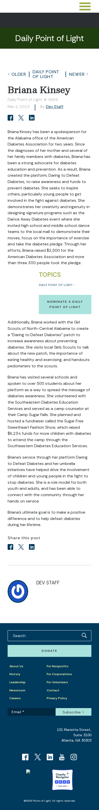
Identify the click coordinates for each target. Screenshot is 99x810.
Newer (77, 74)
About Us (16, 666)
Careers (15, 698)
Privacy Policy (57, 698)
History (14, 674)
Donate (49, 651)
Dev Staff (54, 106)
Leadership (17, 682)
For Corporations (59, 674)
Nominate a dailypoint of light (65, 304)
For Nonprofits (58, 666)
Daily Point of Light (45, 74)
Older (18, 74)
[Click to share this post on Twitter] (21, 118)
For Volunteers (57, 682)
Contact (53, 690)
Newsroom (17, 690)
